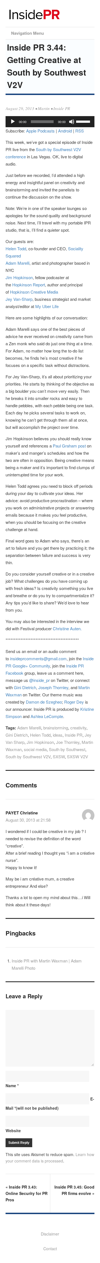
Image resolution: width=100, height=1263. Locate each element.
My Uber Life (47, 306)
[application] (50, 121)
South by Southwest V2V (28, 756)
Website (13, 1130)
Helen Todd (16, 248)
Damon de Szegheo (44, 702)
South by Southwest (67, 749)
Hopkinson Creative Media (34, 292)
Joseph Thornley (53, 687)
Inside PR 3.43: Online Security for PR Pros (27, 1193)
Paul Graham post (69, 446)
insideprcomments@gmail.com (38, 658)
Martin (44, 108)
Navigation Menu (27, 33)
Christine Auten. (67, 628)
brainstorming (55, 728)
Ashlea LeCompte (47, 716)
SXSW (59, 756)
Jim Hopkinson (19, 277)
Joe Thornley (67, 742)
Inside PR (61, 108)
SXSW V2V (77, 756)
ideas (57, 735)
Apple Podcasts (40, 131)
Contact (50, 1248)
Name (12, 1085)
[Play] (13, 121)
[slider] (84, 121)
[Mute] (71, 121)
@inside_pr (39, 680)
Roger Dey (74, 702)
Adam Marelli (17, 263)
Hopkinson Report (28, 284)
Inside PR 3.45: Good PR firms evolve (74, 1190)
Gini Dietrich (25, 687)
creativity (78, 728)
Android (65, 131)
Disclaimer (50, 1234)
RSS (79, 131)
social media (35, 749)
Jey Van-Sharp (19, 299)
